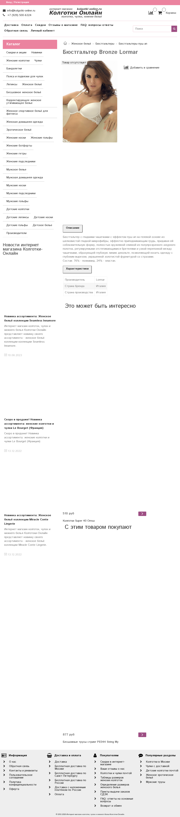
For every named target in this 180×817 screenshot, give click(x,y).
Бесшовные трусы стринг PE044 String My (90, 742)
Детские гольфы (17, 225)
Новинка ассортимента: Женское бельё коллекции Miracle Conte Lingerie (27, 519)
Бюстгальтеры (104, 44)
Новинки (36, 53)
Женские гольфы (42, 138)
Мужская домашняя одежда (24, 178)
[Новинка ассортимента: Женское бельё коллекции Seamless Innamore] (30, 286)
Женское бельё (81, 44)
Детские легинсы (17, 217)
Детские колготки (17, 209)
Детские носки (43, 217)
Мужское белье (16, 170)
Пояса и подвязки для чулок (24, 76)
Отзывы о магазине (63, 25)
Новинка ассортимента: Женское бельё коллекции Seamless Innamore (30, 318)
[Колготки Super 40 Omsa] (105, 410)
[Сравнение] (151, 13)
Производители (16, 233)
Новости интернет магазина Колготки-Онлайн (23, 249)
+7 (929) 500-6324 (19, 15)
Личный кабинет (43, 31)
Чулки (38, 61)
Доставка (11, 25)
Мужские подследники (21, 193)
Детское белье (42, 225)
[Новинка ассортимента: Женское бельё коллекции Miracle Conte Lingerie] (30, 485)
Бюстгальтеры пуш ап (133, 44)
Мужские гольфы (17, 201)
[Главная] (65, 44)
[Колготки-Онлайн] (75, 12)
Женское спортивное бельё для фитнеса (27, 112)
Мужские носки (16, 185)
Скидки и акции (16, 53)
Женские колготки (18, 61)
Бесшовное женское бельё (23, 92)
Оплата (26, 25)
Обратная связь (16, 31)
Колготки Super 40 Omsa (79, 521)
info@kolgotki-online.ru (20, 11)
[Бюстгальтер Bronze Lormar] (90, 101)
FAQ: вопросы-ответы (97, 25)
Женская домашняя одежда (24, 122)
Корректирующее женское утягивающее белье (23, 101)
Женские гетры (16, 154)
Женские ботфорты (19, 146)
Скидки (40, 25)
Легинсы (11, 84)
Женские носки (16, 138)
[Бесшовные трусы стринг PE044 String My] (105, 631)
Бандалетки (14, 69)
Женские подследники (20, 161)
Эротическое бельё (18, 130)
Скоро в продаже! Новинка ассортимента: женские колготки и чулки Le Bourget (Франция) (29, 424)
